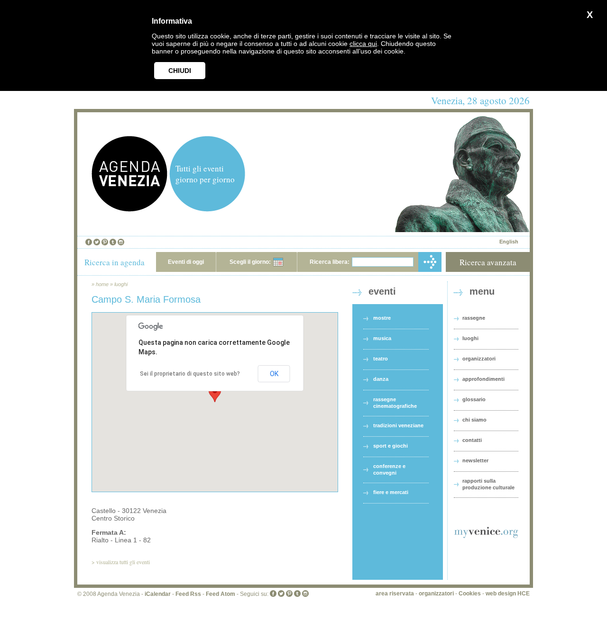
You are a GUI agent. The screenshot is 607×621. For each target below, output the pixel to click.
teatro (380, 358)
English (508, 241)
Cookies (470, 593)
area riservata (395, 593)
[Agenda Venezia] (129, 209)
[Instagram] (121, 242)
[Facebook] (88, 242)
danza (380, 379)
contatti (472, 440)
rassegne (473, 318)
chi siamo (474, 420)
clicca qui (363, 43)
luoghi (121, 284)
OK (274, 374)
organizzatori (479, 358)
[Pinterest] (104, 242)
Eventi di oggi (186, 262)
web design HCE (508, 593)
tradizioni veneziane (398, 425)
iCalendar (158, 594)
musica (382, 338)
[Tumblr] (113, 242)
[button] (215, 393)
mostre (382, 318)
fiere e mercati (390, 492)
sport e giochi (390, 446)
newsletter (475, 460)
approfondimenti (483, 379)
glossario (474, 399)
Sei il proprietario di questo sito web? (190, 373)
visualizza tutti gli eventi (123, 562)
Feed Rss (188, 594)
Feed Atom (220, 594)
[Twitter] (96, 242)
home (102, 284)
